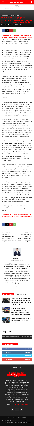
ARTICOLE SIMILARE (8, 294)
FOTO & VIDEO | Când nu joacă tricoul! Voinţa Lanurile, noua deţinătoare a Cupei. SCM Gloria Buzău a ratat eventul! (24, 238)
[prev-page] (3, 326)
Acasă (2, 8)
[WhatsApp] (14, 30)
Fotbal (18, 15)
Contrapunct (13, 15)
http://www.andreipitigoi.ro (17, 260)
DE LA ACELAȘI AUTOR (21, 294)
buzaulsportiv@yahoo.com (21, 404)
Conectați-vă (28, 352)
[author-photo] (17, 256)
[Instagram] (17, 287)
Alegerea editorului (9, 8)
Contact (9, 417)
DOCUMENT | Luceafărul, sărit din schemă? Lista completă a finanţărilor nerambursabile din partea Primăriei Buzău (9, 238)
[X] (7, 30)
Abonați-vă (28, 359)
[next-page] (5, 326)
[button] (2, 2)
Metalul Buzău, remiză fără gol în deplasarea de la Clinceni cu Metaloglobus (21, 320)
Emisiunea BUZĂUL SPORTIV (19, 417)
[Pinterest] (11, 30)
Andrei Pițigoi (8, 24)
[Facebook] (3, 30)
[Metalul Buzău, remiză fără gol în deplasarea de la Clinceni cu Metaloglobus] (6, 320)
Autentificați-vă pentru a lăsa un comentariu (17, 337)
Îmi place (29, 348)
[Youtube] (21, 409)
